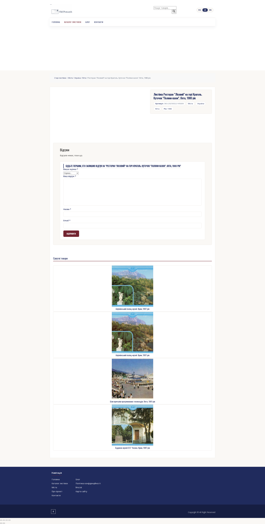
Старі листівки (60, 78)
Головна (56, 22)
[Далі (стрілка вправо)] (4, 523)
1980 (168, 109)
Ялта (84, 78)
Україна (77, 78)
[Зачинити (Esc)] (9, 520)
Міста (70, 78)
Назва (67, 209)
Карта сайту (81, 491)
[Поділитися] (7, 520)
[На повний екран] (4, 520)
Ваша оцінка (70, 169)
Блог (87, 22)
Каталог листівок (72, 22)
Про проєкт (57, 491)
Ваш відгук (69, 176)
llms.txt (79, 487)
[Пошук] (174, 12)
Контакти (98, 22)
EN (210, 10)
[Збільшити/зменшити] (1, 520)
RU (199, 10)
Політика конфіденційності (88, 483)
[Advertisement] (132, 47)
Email (66, 220)
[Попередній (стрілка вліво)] (1, 523)
